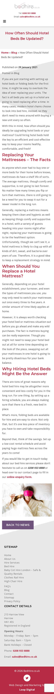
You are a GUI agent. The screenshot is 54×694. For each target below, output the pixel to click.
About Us (9, 558)
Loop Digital (27, 689)
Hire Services (12, 562)
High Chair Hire (13, 581)
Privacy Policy (12, 601)
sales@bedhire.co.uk (30, 16)
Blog (14, 52)
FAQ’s (7, 586)
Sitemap (9, 597)
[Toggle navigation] (4, 22)
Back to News (17, 525)
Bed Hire (9, 566)
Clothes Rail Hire (14, 577)
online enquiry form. (19, 477)
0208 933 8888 (29, 13)
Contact (9, 593)
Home (5, 52)
